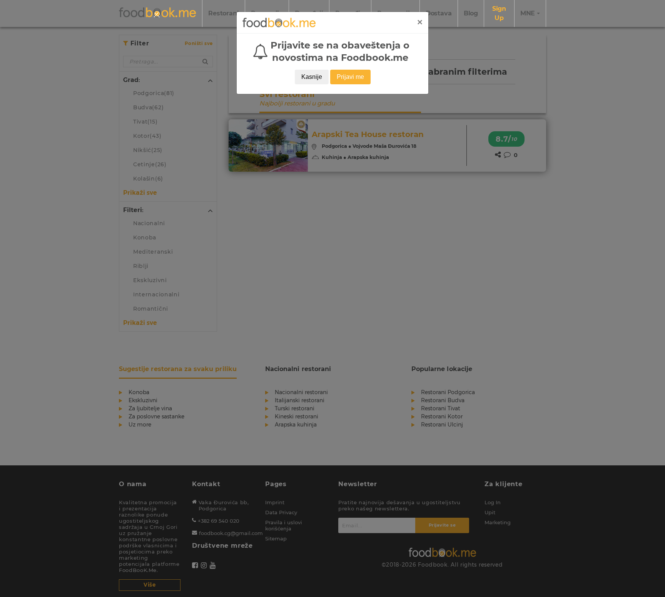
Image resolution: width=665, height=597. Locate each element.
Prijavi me (350, 77)
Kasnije (311, 77)
